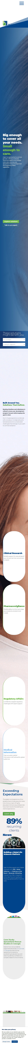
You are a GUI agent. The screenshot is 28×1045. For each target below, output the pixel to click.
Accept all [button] (15, 1041)
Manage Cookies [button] (6, 1041)
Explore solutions (11, 221)
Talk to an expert (10, 225)
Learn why (8, 814)
